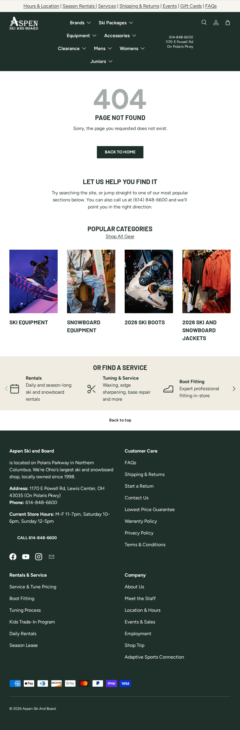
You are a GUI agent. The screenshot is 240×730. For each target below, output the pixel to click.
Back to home (120, 152)
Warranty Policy (141, 521)
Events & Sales (140, 622)
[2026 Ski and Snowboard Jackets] (206, 281)
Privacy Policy (139, 533)
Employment (138, 633)
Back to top (120, 420)
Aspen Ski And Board (39, 709)
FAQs (211, 6)
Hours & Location (41, 6)
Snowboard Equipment (83, 326)
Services (107, 6)
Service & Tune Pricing (32, 587)
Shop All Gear (120, 236)
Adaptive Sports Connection (154, 657)
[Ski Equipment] (33, 281)
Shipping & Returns (139, 6)
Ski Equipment (28, 322)
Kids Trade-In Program (32, 622)
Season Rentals (79, 6)
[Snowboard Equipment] (91, 281)
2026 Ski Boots (145, 322)
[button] (228, 22)
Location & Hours (142, 610)
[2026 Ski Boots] (149, 281)
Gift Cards (191, 6)
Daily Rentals (22, 633)
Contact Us (136, 498)
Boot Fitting (21, 598)
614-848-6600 (181, 37)
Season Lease (23, 645)
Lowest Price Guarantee (150, 509)
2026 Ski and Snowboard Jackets (199, 330)
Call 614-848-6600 (37, 537)
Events (170, 6)
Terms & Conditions (145, 544)
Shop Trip (134, 645)
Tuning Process (25, 610)
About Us (134, 587)
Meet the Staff (140, 598)
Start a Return (139, 486)
